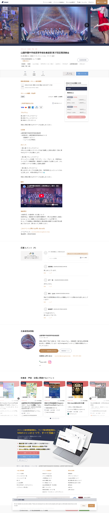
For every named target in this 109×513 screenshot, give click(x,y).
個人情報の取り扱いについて (75, 480)
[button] (50, 418)
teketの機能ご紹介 (46, 480)
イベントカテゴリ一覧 (22, 475)
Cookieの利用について (73, 478)
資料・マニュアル (46, 487)
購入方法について (58, 103)
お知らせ (70, 487)
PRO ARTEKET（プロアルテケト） (25, 485)
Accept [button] (91, 505)
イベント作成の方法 (47, 475)
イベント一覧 (34, 466)
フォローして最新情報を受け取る (49, 350)
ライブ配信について (47, 482)
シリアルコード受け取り (22, 487)
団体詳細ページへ (65, 350)
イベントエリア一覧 (21, 478)
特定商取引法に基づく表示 (74, 482)
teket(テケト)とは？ (47, 473)
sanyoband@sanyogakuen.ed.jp (40, 232)
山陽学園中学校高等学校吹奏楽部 (49, 335)
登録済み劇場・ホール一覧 (48, 489)
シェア (50, 273)
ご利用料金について (47, 478)
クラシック (23, 49)
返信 (45, 273)
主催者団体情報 (82, 60)
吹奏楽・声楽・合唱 (32, 49)
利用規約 (70, 473)
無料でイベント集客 (101, 2)
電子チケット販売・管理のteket (23, 466)
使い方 (18, 480)
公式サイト (43, 363)
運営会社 (70, 485)
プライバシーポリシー (73, 475)
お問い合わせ (71, 489)
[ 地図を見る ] (25, 61)
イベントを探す (20, 473)
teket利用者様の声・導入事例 (49, 485)
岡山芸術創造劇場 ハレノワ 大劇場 (40, 510)
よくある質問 (20, 482)
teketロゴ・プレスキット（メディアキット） (53, 491)
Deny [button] (84, 505)
